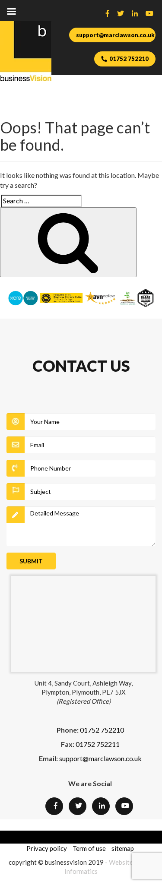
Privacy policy (46, 848)
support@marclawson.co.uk (115, 35)
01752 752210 (129, 58)
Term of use (89, 848)
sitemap (122, 848)
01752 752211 (98, 744)
